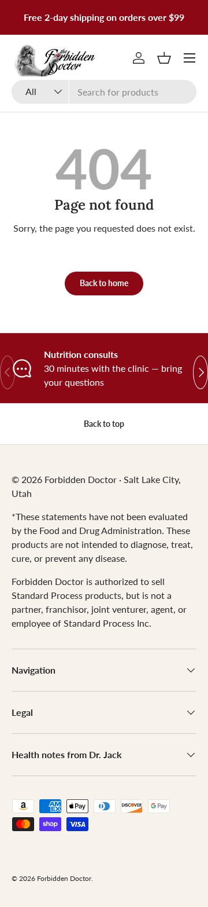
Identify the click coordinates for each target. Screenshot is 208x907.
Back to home (104, 283)
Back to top (104, 424)
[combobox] (104, 92)
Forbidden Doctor (64, 878)
